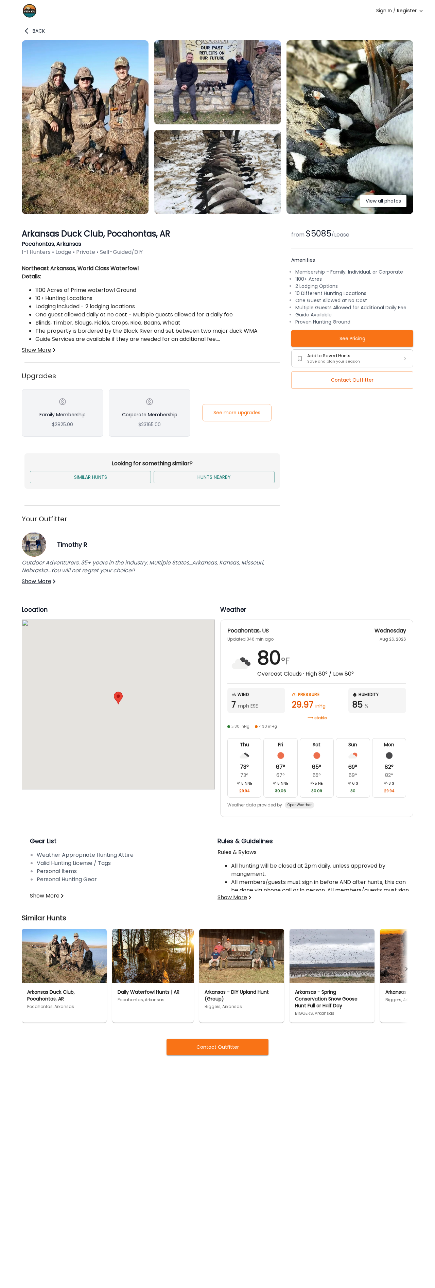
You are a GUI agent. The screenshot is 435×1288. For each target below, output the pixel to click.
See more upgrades (236, 412)
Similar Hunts (90, 477)
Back (39, 31)
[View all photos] (349, 212)
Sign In (384, 10)
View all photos (383, 200)
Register (407, 10)
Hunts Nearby (214, 477)
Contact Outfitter (352, 380)
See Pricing (352, 338)
